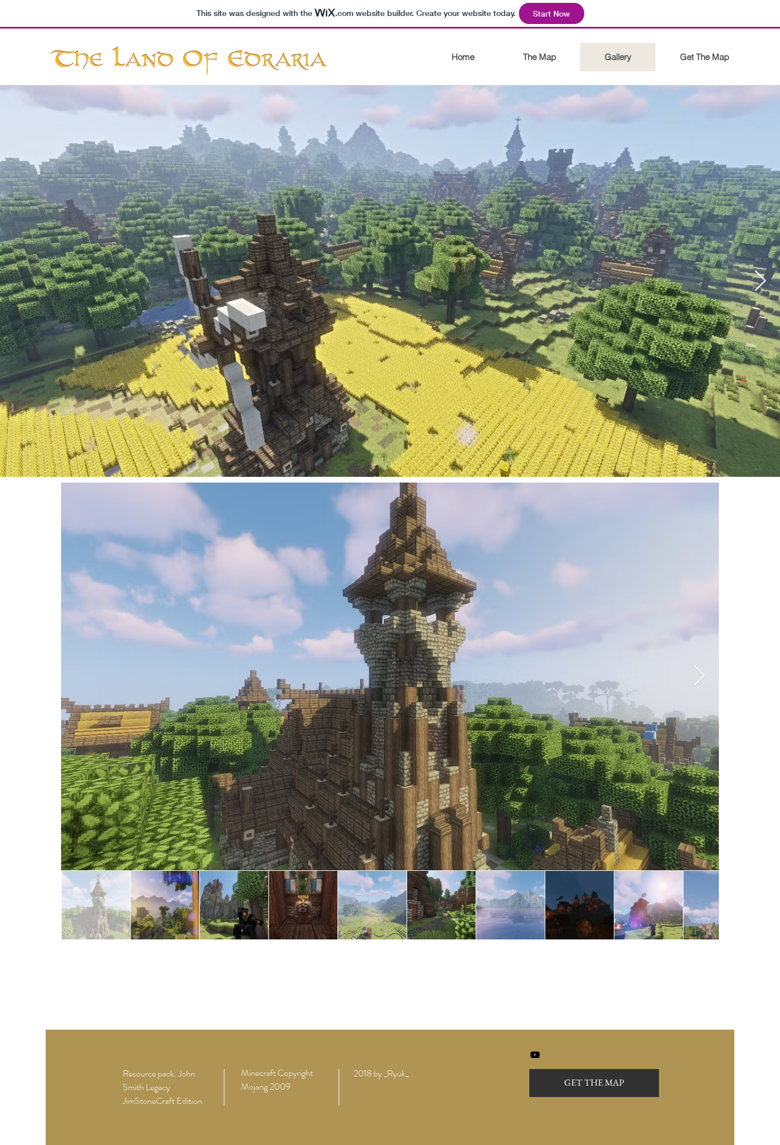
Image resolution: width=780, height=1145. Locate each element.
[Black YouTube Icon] (535, 1054)
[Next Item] (760, 281)
